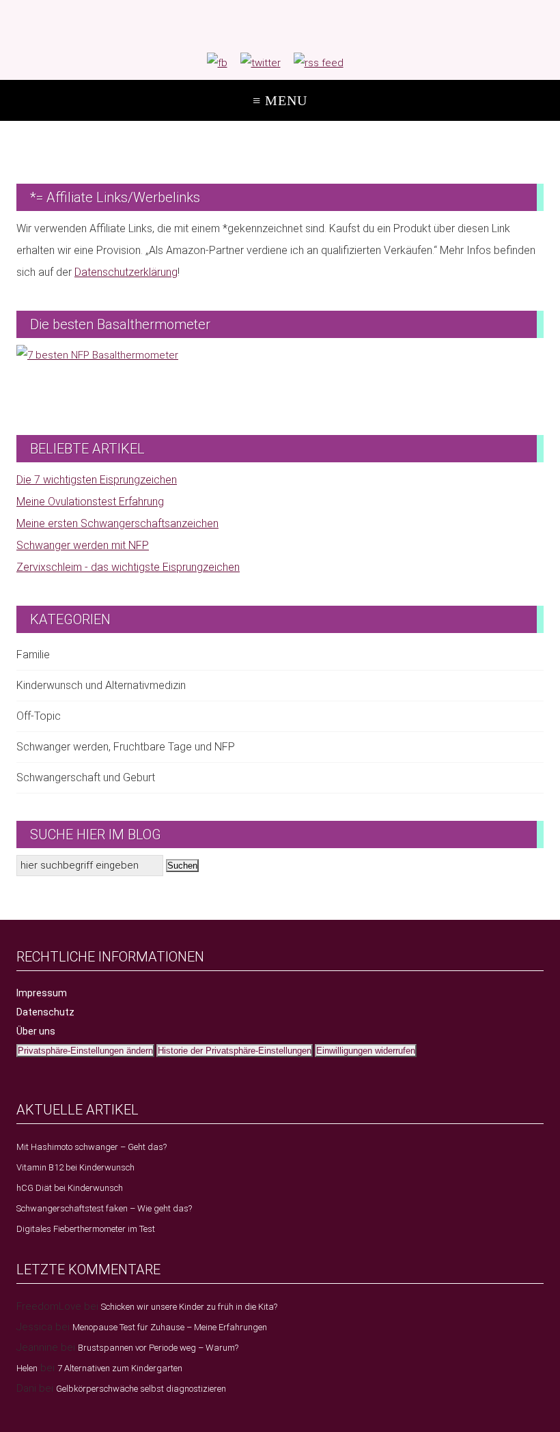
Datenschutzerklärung (126, 272)
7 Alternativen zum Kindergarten (119, 1368)
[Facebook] (217, 63)
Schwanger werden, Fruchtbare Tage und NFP (125, 746)
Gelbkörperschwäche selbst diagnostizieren (141, 1389)
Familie (33, 654)
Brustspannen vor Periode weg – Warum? (158, 1348)
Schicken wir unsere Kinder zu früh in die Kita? (189, 1307)
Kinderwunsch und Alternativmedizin (101, 685)
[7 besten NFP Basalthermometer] (280, 376)
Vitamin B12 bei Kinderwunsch (75, 1167)
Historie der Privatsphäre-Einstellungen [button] (234, 1050)
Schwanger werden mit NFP (82, 545)
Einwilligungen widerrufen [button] (365, 1050)
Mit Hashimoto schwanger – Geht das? (91, 1147)
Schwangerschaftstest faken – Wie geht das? (104, 1208)
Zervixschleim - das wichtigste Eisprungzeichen (128, 567)
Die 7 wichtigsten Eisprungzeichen (96, 479)
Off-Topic (38, 716)
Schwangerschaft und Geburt (85, 777)
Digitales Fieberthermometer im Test (85, 1229)
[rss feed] (319, 63)
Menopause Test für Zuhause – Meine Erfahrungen (169, 1327)
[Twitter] (260, 63)
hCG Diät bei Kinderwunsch (69, 1188)
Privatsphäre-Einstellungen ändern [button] (85, 1050)
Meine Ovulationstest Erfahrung (90, 501)
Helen (27, 1368)
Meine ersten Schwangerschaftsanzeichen (117, 523)
